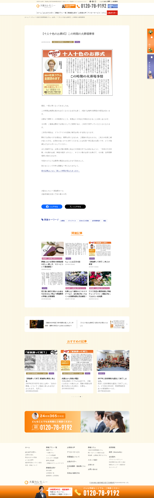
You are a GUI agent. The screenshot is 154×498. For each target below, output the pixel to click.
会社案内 (115, 1)
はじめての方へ (30, 452)
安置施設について (73, 457)
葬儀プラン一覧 (51, 447)
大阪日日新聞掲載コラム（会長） (63, 42)
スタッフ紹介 (92, 460)
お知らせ (101, 373)
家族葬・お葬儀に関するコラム (52, 258)
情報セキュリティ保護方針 (117, 465)
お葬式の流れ (29, 455)
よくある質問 (29, 460)
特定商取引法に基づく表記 (117, 462)
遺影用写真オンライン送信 (33, 462)
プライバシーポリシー (116, 459)
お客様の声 (82, 13)
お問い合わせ (92, 469)
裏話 (104, 221)
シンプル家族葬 (51, 455)
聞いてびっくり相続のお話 (96, 453)
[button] (73, 396)
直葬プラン (49, 450)
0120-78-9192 (93, 6)
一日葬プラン (50, 453)
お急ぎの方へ (112, 13)
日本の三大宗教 (84, 221)
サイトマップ (113, 467)
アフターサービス (94, 13)
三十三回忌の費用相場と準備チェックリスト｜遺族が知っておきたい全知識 (100, 293)
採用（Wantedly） (116, 452)
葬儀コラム (92, 447)
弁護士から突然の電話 (70, 378)
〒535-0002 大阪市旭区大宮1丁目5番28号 (102, 483)
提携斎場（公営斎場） (53, 476)
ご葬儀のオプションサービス (55, 463)
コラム (104, 13)
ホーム (39, 13)
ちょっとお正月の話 (72, 262)
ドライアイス (72, 221)
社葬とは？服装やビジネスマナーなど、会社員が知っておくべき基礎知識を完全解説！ (76, 293)
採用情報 (112, 447)
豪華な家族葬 (50, 460)
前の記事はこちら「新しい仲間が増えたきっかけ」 (60, 171)
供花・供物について (31, 465)
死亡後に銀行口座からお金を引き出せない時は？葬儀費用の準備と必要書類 (52, 293)
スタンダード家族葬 (52, 458)
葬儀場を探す (51, 468)
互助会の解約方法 (73, 473)
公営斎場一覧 (50, 473)
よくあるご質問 (105, 1)
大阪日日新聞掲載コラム (95, 450)
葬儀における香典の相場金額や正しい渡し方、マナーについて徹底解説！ (52, 264)
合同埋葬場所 (96, 221)
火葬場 (62, 221)
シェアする (53, 206)
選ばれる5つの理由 (31, 457)
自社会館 (49, 470)
